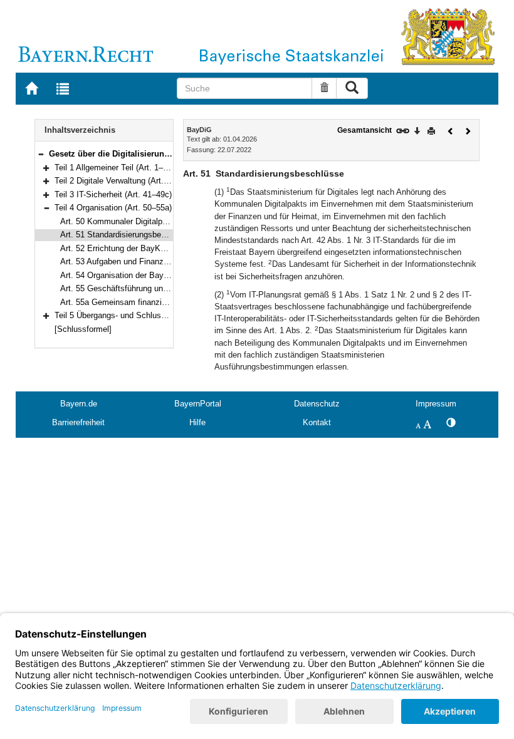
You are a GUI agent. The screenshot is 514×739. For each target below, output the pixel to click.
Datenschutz (317, 403)
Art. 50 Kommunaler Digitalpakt (117, 221)
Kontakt (317, 422)
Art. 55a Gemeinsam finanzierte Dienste (133, 302)
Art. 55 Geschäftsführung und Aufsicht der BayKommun (161, 288)
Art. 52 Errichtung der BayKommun (123, 248)
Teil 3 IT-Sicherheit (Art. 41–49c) (113, 194)
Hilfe (197, 422)
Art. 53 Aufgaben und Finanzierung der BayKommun (154, 261)
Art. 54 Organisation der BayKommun (128, 275)
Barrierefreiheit (78, 422)
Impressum (436, 403)
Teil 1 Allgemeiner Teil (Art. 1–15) (114, 167)
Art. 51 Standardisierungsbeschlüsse (127, 234)
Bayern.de (78, 403)
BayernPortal (197, 403)
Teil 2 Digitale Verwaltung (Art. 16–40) (123, 180)
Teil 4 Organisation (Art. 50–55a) (113, 207)
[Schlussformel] (83, 329)
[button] (41, 153)
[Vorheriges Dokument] (450, 130)
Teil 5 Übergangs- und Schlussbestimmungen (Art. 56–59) (159, 315)
